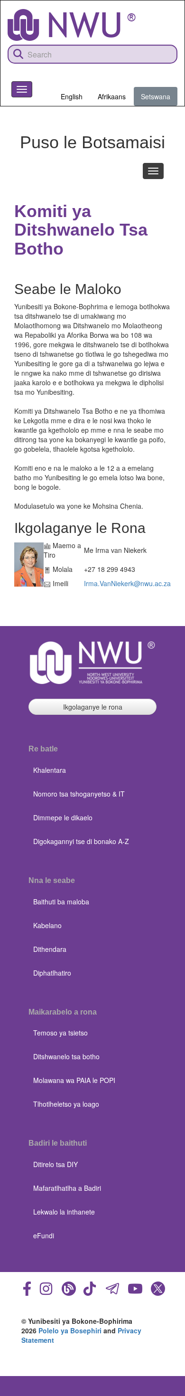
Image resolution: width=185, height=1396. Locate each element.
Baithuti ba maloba (61, 901)
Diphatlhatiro (52, 973)
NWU (160, 115)
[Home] (72, 25)
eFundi (43, 1235)
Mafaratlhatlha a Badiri (67, 1188)
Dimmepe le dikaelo (62, 817)
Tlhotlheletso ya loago (66, 1104)
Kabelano (47, 925)
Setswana (155, 96)
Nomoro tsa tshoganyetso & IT (79, 793)
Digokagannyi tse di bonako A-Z (81, 841)
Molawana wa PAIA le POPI (74, 1080)
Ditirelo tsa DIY (55, 1164)
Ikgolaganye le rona (92, 707)
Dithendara (49, 949)
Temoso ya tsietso (60, 1032)
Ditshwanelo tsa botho (66, 1056)
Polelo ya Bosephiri (70, 1330)
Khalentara (49, 770)
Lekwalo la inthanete (64, 1211)
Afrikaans (112, 96)
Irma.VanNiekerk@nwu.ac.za (127, 583)
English (72, 96)
